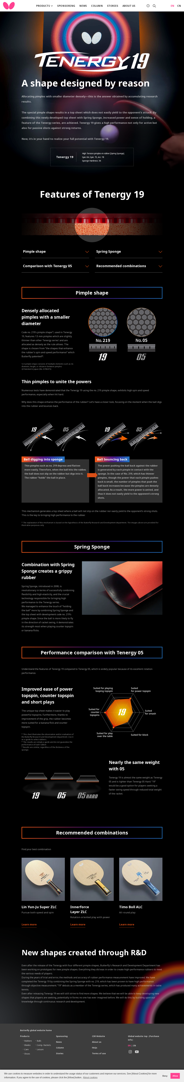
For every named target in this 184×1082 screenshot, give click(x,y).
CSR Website (98, 1036)
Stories (112, 5)
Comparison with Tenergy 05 (47, 265)
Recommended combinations (121, 265)
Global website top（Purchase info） (143, 1038)
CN (179, 5)
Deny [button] (164, 1076)
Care (26, 1049)
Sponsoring (66, 5)
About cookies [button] (90, 1077)
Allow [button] (175, 1076)
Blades (27, 1045)
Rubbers (28, 1040)
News (83, 5)
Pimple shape (34, 251)
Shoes (27, 1053)
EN (172, 5)
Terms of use (99, 1053)
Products (43, 5)
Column (97, 5)
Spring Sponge (108, 251)
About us (128, 5)
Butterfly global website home (36, 1030)
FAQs (94, 1047)
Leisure (40, 1049)
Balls (39, 1040)
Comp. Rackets (44, 1045)
